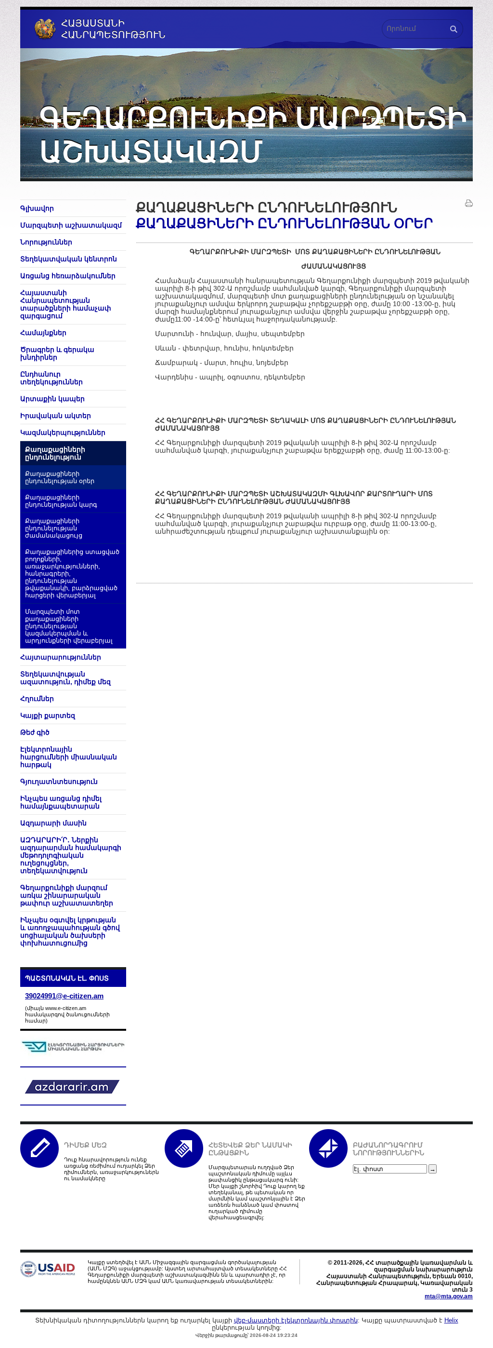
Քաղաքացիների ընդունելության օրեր (59, 478)
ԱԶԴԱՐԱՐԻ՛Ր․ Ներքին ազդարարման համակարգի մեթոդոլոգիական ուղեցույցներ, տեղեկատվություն (70, 855)
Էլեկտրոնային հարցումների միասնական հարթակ (68, 756)
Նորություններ (46, 242)
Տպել (469, 203)
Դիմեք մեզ (85, 1145)
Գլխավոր (37, 208)
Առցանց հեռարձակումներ (68, 276)
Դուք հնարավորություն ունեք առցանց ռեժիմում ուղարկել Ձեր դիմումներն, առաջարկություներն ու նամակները (111, 1169)
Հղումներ (37, 698)
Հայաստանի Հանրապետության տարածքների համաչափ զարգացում (65, 304)
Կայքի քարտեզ (47, 715)
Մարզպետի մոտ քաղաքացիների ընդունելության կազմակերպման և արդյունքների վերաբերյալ (69, 626)
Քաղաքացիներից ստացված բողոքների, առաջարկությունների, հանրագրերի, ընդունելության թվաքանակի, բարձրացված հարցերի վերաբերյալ (72, 574)
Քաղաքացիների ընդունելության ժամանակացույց (53, 528)
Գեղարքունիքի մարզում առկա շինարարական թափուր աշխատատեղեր (66, 895)
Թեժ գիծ (35, 732)
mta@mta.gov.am (449, 1296)
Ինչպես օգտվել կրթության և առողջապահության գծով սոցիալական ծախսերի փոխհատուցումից (70, 931)
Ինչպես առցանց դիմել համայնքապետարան (61, 802)
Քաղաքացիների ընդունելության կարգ (61, 501)
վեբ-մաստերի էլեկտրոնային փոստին (296, 1320)
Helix (451, 1320)
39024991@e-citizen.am (64, 996)
